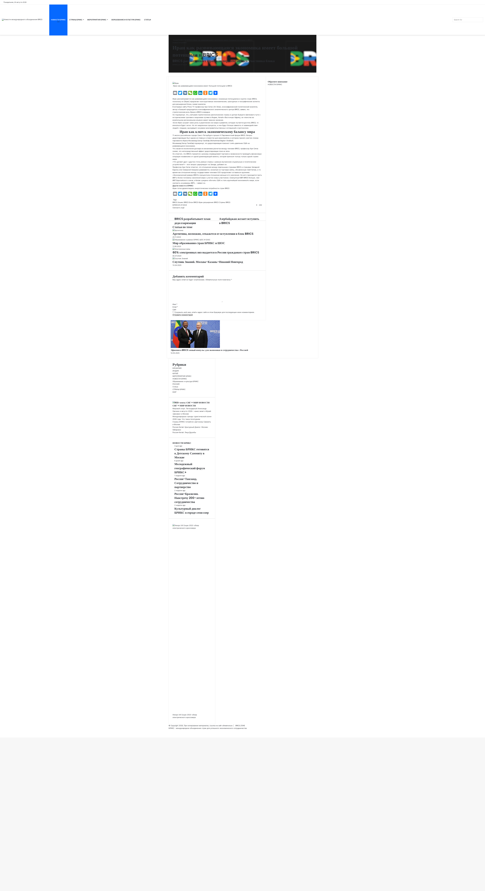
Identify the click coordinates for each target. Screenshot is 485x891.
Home (175, 40)
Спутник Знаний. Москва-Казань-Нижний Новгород (208, 262)
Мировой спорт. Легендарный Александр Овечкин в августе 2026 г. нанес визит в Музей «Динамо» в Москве (192, 411)
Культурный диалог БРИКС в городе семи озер (191, 511)
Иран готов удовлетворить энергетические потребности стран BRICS (201, 188)
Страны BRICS (224, 202)
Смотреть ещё (179, 208)
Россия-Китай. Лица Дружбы (184, 432)
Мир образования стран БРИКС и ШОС (199, 243)
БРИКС (175, 65)
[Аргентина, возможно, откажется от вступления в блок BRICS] (178, 230)
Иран (201, 202)
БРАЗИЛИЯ (177, 368)
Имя (175, 304)
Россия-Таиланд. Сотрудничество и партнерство (186, 483)
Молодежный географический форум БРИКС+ (189, 468)
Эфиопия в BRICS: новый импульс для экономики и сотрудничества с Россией (209, 350)
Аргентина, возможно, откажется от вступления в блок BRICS (213, 234)
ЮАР (174, 392)
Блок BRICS (193, 202)
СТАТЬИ (147, 20)
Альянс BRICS (183, 202)
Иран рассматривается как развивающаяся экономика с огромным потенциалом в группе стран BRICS (215, 99)
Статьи (175, 387)
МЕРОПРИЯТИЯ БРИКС (96, 20)
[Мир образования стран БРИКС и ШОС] (191, 240)
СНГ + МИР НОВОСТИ (184, 405)
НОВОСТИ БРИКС (58, 20)
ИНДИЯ (176, 371)
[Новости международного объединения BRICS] (22, 20)
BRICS (175, 202)
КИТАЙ (175, 373)
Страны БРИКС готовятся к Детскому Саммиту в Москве (191, 453)
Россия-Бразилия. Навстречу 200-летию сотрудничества (189, 498)
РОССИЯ (176, 384)
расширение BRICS (211, 202)
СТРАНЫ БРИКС (75, 20)
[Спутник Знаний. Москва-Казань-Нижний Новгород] (180, 258)
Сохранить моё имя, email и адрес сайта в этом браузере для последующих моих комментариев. (214, 312)
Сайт (174, 310)
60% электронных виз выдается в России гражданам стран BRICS (216, 252)
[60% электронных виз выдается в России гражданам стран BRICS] (181, 249)
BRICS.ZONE (240, 726)
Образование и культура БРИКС (185, 381)
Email (175, 307)
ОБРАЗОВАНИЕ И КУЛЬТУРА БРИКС (126, 20)
